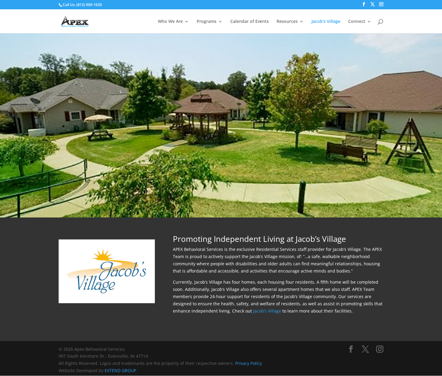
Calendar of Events (249, 21)
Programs (206, 21)
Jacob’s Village (326, 21)
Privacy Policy (248, 363)
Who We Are (170, 21)
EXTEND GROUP (120, 370)
